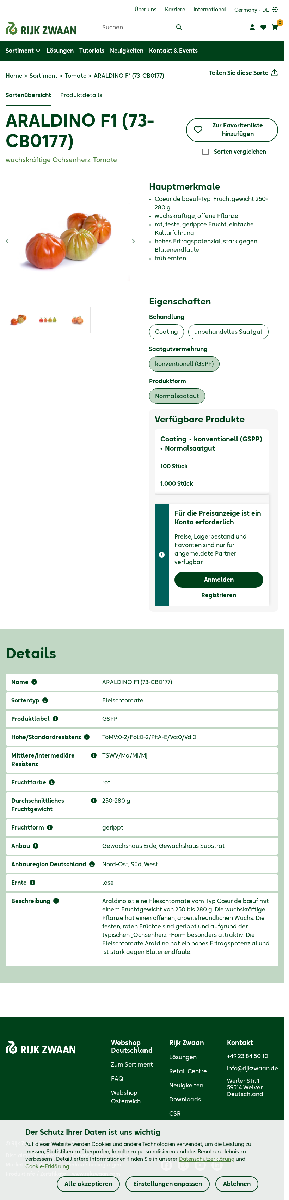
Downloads (185, 1100)
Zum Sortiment (132, 1065)
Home (14, 76)
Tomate (75, 76)
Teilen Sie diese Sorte (239, 73)
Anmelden (219, 580)
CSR (175, 1114)
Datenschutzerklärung (206, 1159)
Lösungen (183, 1057)
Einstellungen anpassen (167, 1184)
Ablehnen (237, 1184)
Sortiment (43, 76)
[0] (275, 27)
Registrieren (218, 595)
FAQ (117, 1079)
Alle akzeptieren (88, 1184)
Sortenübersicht (28, 95)
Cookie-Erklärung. (47, 1166)
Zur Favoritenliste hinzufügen (238, 130)
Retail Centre (188, 1071)
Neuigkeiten (186, 1085)
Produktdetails (81, 95)
